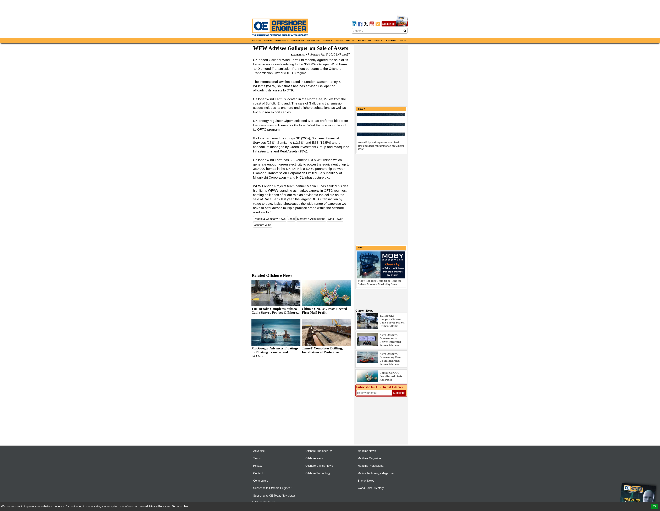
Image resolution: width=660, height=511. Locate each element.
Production (364, 40)
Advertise (391, 40)
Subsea (339, 40)
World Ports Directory (371, 488)
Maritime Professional (371, 465)
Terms (257, 458)
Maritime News (367, 450)
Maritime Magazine (369, 458)
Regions (256, 40)
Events (378, 40)
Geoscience (282, 40)
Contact (258, 473)
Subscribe (388, 23)
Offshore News (314, 458)
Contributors (260, 480)
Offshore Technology (318, 473)
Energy (268, 40)
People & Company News (269, 218)
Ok (654, 506)
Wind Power (335, 218)
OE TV (403, 40)
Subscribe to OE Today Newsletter (274, 495)
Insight (361, 109)
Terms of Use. (180, 506)
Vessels (327, 40)
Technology (313, 40)
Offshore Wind (262, 224)
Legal (291, 218)
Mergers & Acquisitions (311, 218)
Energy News (366, 480)
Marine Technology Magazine (376, 473)
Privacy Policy (157, 506)
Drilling (350, 40)
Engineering (297, 40)
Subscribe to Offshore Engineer (272, 488)
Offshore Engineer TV (318, 450)
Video (361, 247)
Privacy (257, 465)
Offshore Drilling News (319, 465)
